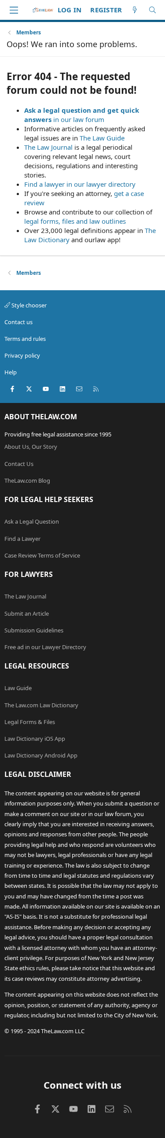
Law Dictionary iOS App (34, 739)
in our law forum (78, 119)
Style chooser (28, 305)
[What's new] (134, 10)
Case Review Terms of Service (42, 555)
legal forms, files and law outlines (75, 221)
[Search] (152, 10)
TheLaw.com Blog (27, 480)
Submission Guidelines (33, 630)
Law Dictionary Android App (40, 755)
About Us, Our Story (30, 447)
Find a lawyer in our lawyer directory (80, 184)
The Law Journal (48, 147)
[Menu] (13, 10)
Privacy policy (22, 355)
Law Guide (18, 688)
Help (10, 372)
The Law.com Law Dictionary (41, 705)
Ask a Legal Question (31, 521)
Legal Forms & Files (29, 722)
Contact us (18, 322)
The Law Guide (102, 137)
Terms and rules (25, 339)
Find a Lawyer (22, 539)
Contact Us (18, 464)
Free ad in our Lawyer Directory (45, 647)
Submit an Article (26, 613)
